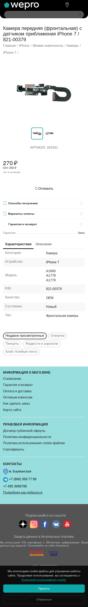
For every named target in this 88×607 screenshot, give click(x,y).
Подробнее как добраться (22, 492)
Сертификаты (13, 449)
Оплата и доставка (17, 391)
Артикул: (38, 147)
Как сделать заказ (16, 403)
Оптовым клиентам (17, 397)
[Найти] (80, 14)
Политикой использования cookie (43, 579)
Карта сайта (12, 410)
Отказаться (43, 599)
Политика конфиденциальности (27, 437)
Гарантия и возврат (18, 385)
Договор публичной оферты (24, 430)
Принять (44, 588)
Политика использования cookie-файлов (34, 443)
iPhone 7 (52, 262)
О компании (12, 378)
